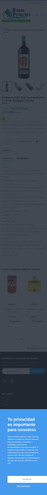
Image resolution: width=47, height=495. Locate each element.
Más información (23, 486)
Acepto (27, 479)
